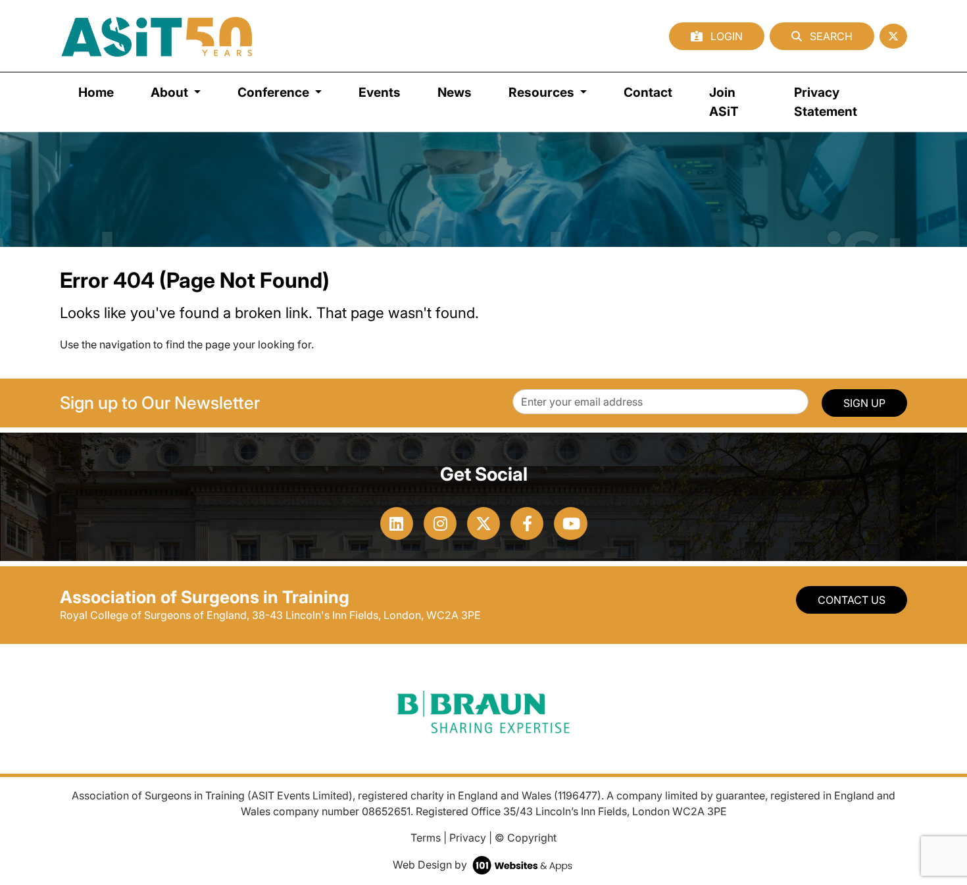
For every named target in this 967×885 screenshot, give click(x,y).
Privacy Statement (825, 101)
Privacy (467, 837)
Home (96, 92)
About (171, 92)
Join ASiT (724, 101)
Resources (542, 92)
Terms (425, 837)
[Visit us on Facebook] (526, 523)
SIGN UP (864, 403)
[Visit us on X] (483, 523)
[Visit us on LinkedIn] (396, 523)
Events (380, 92)
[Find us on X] (893, 36)
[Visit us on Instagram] (440, 523)
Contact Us (851, 599)
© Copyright (526, 837)
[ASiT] (157, 36)
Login (725, 36)
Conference (274, 92)
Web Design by (431, 864)
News (454, 92)
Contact (648, 92)
